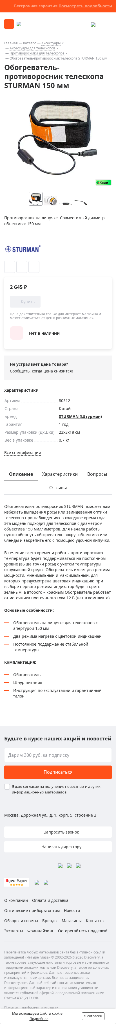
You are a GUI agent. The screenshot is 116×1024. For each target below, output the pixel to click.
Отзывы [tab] (58, 487)
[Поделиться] (33, 267)
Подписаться (58, 772)
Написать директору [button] (60, 846)
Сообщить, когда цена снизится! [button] (41, 371)
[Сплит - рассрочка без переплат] (103, 182)
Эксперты (13, 930)
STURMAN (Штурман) (80, 416)
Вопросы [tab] (97, 474)
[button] (91, 199)
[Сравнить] (21, 267)
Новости (72, 910)
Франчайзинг (40, 930)
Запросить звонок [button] (61, 832)
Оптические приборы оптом (32, 910)
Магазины (72, 920)
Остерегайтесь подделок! (82, 930)
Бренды (49, 920)
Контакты (95, 920)
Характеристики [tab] (60, 474)
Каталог (29, 43)
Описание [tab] (21, 474)
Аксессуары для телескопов (32, 48)
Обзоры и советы (21, 920)
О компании (16, 900)
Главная (11, 43)
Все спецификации (22, 452)
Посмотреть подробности (85, 5)
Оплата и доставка (50, 900)
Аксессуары (51, 43)
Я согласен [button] (93, 1016)
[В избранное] (9, 267)
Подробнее (39, 1018)
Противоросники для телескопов (37, 53)
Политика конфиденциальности (31, 1007)
